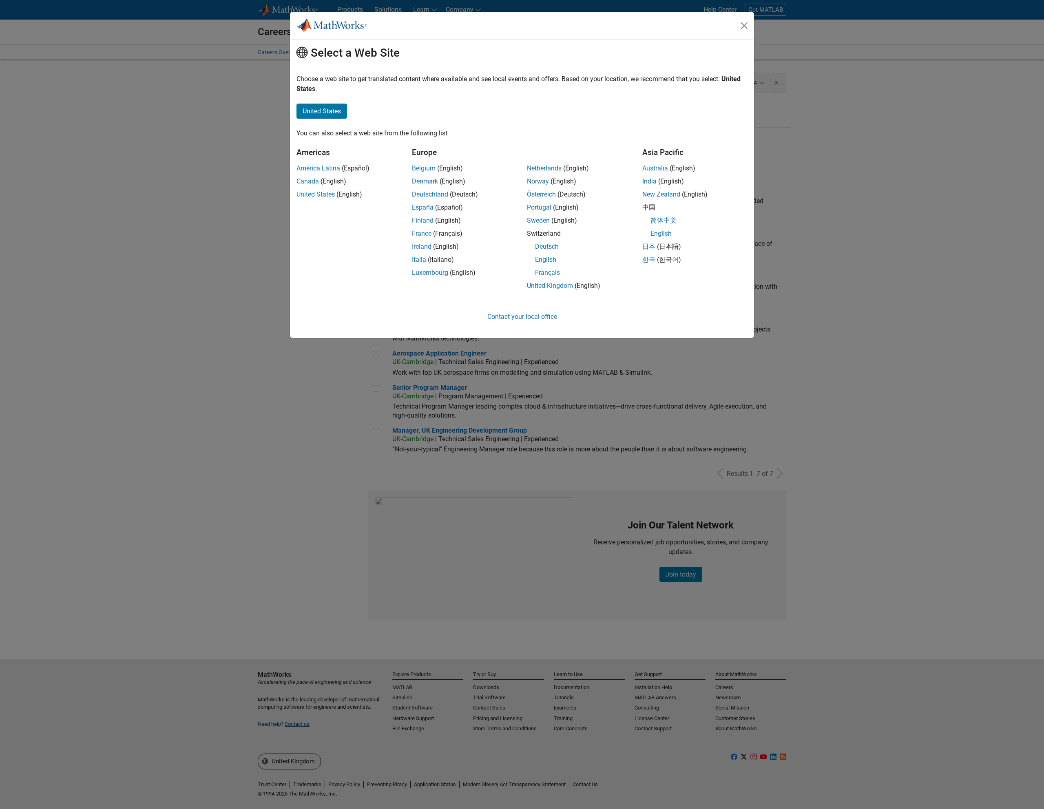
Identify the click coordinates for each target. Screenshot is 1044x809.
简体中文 (663, 220)
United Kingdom (550, 286)
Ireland (421, 246)
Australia (655, 168)
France (421, 233)
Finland (423, 220)
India (649, 181)
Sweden (538, 220)
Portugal (539, 207)
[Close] (744, 25)
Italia (419, 259)
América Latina (318, 168)
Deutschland (430, 194)
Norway (538, 181)
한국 (648, 259)
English (545, 259)
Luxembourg (430, 272)
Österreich (541, 194)
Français (547, 272)
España (423, 207)
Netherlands (544, 168)
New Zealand (661, 194)
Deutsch (547, 246)
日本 (648, 246)
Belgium (424, 168)
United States (315, 194)
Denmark (425, 181)
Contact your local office (522, 317)
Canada (307, 181)
